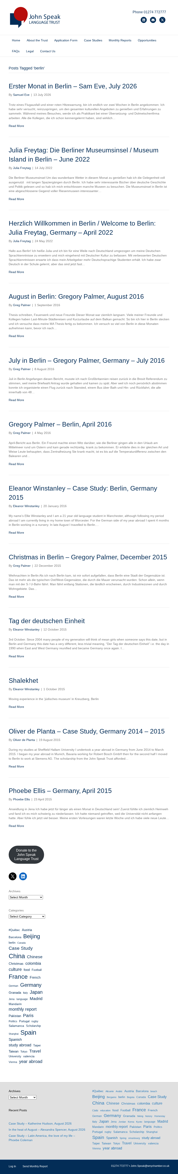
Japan (36, 992)
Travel (35, 1051)
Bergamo (111, 1097)
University (15, 1056)
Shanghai (13, 1033)
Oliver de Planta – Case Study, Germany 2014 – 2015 (87, 731)
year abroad (30, 1061)
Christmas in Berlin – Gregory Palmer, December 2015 (88, 557)
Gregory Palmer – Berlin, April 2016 (60, 424)
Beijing (31, 936)
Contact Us (47, 51)
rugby (34, 1021)
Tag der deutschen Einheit (47, 620)
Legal (30, 51)
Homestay (159, 1116)
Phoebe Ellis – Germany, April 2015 (60, 790)
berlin (12, 942)
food (27, 970)
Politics (13, 1021)
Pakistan (15, 1016)
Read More (16, 126)
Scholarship (33, 1025)
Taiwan (13, 1051)
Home (16, 40)
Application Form (65, 40)
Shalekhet (23, 680)
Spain (28, 1032)
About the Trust (37, 40)
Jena (12, 999)
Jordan (122, 1121)
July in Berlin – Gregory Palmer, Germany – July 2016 (87, 360)
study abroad (20, 1045)
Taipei (37, 1045)
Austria (27, 930)
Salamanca (16, 1025)
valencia (29, 1056)
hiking (140, 1116)
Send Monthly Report (35, 1166)
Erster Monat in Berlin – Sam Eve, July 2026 (73, 86)
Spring (123, 1138)
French (35, 977)
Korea (131, 1121)
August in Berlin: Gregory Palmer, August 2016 (76, 296)
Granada (15, 992)
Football (37, 970)
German (13, 985)
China (17, 956)
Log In (12, 1166)
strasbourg (134, 1138)
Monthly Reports (120, 40)
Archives (14, 891)
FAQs (16, 51)
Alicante (109, 1091)
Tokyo (23, 1051)
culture (15, 969)
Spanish (15, 1039)
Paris (28, 1015)
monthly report (23, 1009)
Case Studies (93, 40)
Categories (16, 910)
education (105, 1110)
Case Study (21, 948)
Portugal (24, 1021)
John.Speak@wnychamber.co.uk (150, 1165)
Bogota (130, 1097)
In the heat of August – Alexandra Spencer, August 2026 (47, 1129)
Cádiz (95, 1110)
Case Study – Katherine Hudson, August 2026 (40, 1123)
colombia (33, 963)
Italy (25, 993)
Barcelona (15, 937)
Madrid (36, 998)
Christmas (16, 963)
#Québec (14, 930)
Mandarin (15, 1004)
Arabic (119, 1091)
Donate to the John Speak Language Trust (26, 854)
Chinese (35, 957)
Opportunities (147, 40)
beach (153, 1091)
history (148, 1116)
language (22, 999)
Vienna (13, 1062)
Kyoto (139, 1121)
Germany (30, 985)
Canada (21, 942)
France (18, 976)
